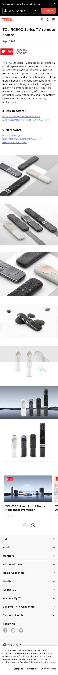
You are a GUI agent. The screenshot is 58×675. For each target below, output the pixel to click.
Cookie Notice (48, 662)
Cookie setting (48, 668)
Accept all (18, 668)
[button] (33, 525)
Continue (48, 10)
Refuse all (32, 668)
